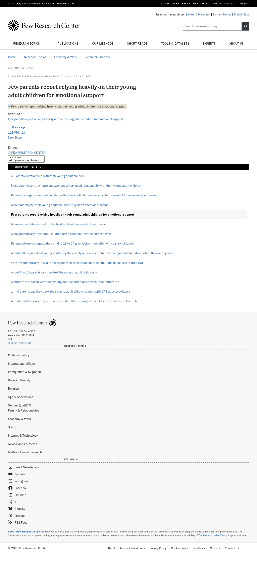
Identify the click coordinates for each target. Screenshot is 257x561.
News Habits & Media (22, 444)
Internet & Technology (23, 435)
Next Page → (17, 137)
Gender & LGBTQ (19, 405)
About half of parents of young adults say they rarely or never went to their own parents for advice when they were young (92, 253)
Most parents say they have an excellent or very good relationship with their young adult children (76, 185)
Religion (13, 388)
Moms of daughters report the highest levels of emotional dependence (58, 224)
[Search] (245, 26)
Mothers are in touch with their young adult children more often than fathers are (65, 282)
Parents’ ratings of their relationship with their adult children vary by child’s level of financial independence (83, 195)
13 (23, 132)
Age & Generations (20, 397)
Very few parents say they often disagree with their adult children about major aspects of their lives (77, 263)
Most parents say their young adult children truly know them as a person (60, 205)
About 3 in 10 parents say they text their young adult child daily (54, 272)
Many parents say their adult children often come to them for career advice (61, 234)
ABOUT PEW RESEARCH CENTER (26, 531)
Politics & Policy (18, 355)
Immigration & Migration (24, 372)
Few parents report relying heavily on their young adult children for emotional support (65, 119)
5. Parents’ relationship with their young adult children (49, 76)
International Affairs (21, 363)
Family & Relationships (23, 410)
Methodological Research (25, 452)
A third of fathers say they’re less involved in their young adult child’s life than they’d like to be (75, 301)
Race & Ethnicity (19, 380)
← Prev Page (16, 127)
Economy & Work (19, 419)
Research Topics (27, 43)
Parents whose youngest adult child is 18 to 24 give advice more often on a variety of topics (72, 243)
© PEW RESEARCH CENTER (26, 152)
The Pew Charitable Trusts (212, 535)
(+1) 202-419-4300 (19, 343)
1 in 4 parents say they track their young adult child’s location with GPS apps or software (70, 291)
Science (13, 427)
